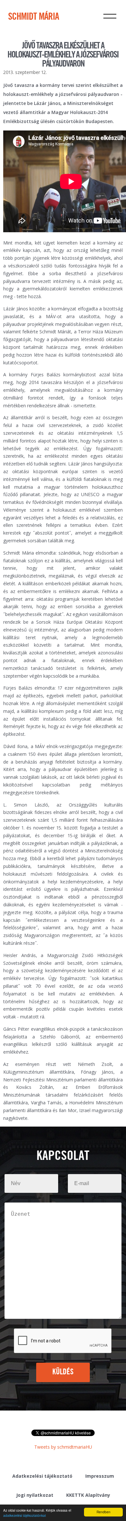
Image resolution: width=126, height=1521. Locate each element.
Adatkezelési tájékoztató (42, 1476)
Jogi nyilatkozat (34, 1495)
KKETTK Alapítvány (88, 1495)
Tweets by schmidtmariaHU (63, 1447)
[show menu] (109, 16)
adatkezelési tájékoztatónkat (24, 1515)
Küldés (63, 1372)
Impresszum (99, 1476)
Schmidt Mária (33, 17)
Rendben (103, 1511)
